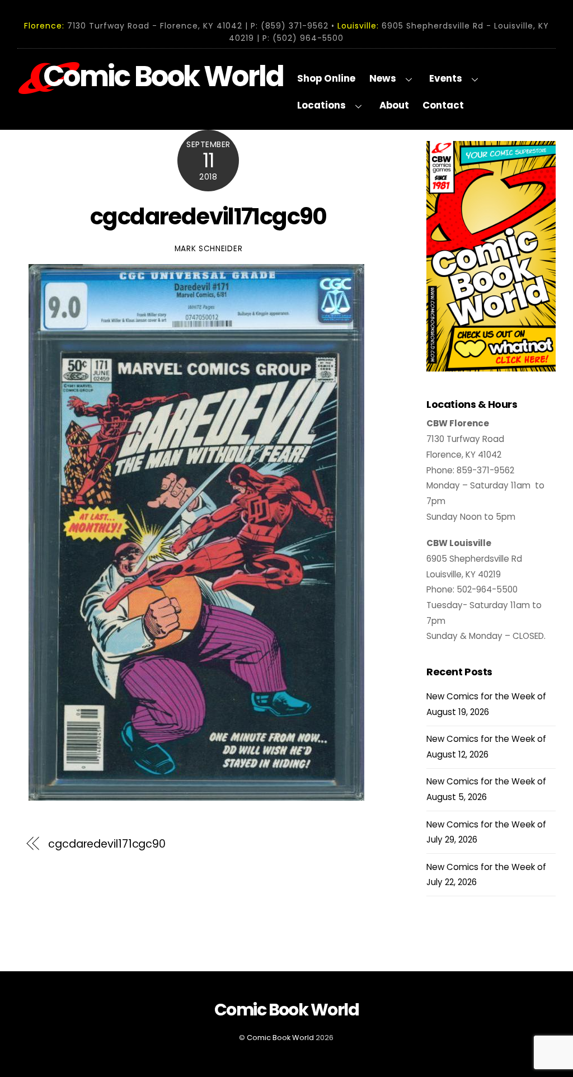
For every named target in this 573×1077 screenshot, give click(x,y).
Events (445, 78)
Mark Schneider (209, 248)
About (394, 105)
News (382, 78)
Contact (443, 105)
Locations (321, 105)
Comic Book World (280, 1037)
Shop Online (326, 78)
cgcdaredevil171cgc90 (208, 216)
